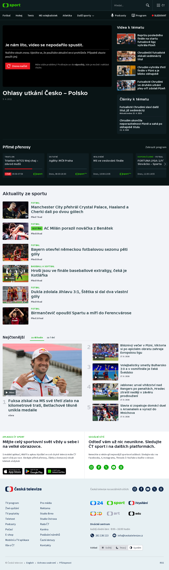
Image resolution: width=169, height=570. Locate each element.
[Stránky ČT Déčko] (96, 514)
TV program (12, 502)
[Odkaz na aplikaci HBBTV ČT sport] (56, 471)
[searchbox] (129, 5)
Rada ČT (44, 524)
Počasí (9, 529)
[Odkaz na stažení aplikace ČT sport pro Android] (34, 471)
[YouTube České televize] (148, 489)
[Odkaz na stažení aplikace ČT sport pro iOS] (12, 471)
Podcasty (10, 524)
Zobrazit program (155, 147)
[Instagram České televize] (134, 489)
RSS (162, 562)
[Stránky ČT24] (96, 504)
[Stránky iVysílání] (138, 504)
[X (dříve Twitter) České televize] (154, 489)
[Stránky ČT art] (113, 514)
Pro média (46, 502)
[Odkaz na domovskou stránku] (16, 5)
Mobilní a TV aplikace (17, 540)
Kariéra (44, 529)
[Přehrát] (120, 41)
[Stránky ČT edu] (135, 514)
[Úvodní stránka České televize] (23, 489)
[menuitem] (6, 15)
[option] (107, 547)
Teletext (10, 518)
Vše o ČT (10, 545)
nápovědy (79, 64)
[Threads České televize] (161, 489)
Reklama (45, 508)
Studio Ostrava (48, 518)
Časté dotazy (47, 540)
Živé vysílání (12, 508)
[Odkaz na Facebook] (98, 467)
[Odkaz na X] (106, 467)
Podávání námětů (50, 534)
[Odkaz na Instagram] (91, 467)
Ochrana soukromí (46, 562)
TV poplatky (12, 513)
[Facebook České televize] (141, 489)
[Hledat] (148, 5)
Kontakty (45, 545)
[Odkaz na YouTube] (113, 467)
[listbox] (121, 547)
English (30, 562)
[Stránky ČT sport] (116, 504)
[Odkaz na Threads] (121, 467)
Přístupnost (65, 562)
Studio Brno (46, 513)
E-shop (9, 534)
